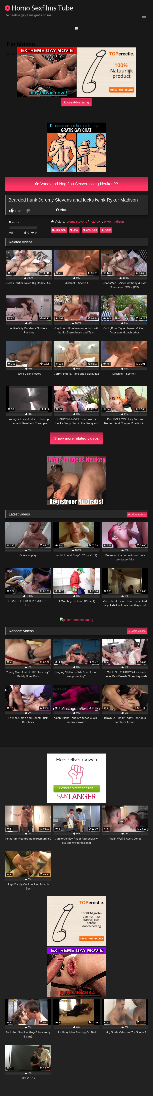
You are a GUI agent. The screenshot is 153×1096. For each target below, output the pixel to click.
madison (95, 221)
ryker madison (114, 221)
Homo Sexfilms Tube (41, 8)
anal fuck (91, 229)
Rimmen (61, 229)
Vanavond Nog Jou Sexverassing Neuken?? (78, 184)
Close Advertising (76, 102)
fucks (108, 229)
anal (76, 229)
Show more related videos (76, 438)
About (63, 209)
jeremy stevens (76, 221)
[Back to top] (140, 1084)
